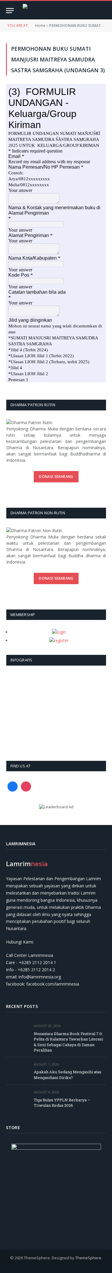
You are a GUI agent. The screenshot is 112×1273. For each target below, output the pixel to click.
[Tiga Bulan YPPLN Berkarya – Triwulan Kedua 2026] (17, 1099)
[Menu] (10, 10)
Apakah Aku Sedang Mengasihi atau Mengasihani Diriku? (67, 1074)
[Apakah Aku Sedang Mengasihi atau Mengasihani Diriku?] (17, 1071)
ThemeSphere (88, 1257)
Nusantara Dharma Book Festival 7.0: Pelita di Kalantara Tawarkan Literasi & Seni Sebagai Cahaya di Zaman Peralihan (68, 1042)
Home (40, 25)
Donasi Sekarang (56, 476)
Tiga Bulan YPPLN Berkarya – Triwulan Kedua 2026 (62, 1102)
